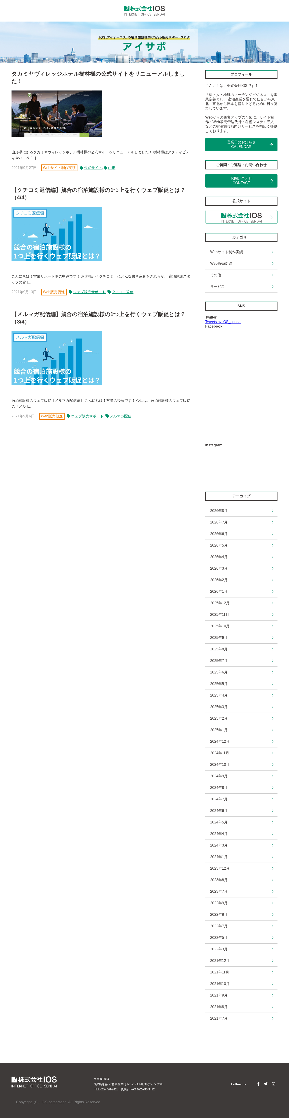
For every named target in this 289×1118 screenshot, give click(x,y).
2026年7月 (219, 522)
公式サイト (93, 167)
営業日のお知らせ (241, 144)
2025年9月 (219, 638)
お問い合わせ (241, 180)
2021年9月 (219, 995)
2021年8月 (219, 1007)
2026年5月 (219, 545)
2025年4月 (219, 695)
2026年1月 (219, 591)
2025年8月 (219, 649)
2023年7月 (219, 891)
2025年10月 (220, 626)
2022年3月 (219, 949)
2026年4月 (219, 557)
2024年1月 (219, 857)
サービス (217, 286)
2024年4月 (219, 834)
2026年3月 (219, 568)
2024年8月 (219, 788)
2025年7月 (219, 661)
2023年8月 (219, 880)
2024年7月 (219, 799)
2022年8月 (219, 914)
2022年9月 (219, 903)
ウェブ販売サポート (89, 292)
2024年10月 (220, 764)
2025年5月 (219, 684)
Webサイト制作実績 (59, 168)
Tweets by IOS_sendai (223, 322)
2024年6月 (219, 811)
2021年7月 (219, 1018)
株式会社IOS (144, 11)
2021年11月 (219, 972)
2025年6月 (219, 672)
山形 (111, 167)
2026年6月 (219, 534)
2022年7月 (219, 926)
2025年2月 (219, 718)
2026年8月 (219, 511)
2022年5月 (219, 938)
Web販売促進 (54, 292)
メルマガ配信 (120, 416)
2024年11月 (219, 753)
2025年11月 (219, 614)
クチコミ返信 (122, 292)
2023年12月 (220, 868)
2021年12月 (220, 961)
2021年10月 (220, 984)
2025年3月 (219, 707)
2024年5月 (219, 822)
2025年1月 (219, 730)
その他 (215, 275)
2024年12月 (220, 741)
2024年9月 (219, 776)
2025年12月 (220, 603)
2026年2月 (219, 580)
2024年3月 (219, 845)
